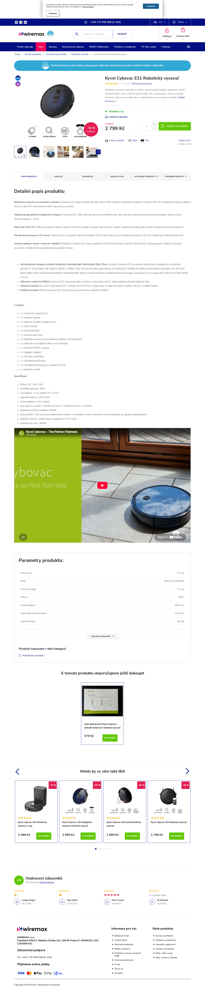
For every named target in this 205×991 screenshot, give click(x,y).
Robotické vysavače (33, 655)
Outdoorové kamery (165, 949)
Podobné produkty (174, 176)
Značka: (184, 140)
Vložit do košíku (177, 126)
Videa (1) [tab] (58, 176)
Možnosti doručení (118, 117)
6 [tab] (109, 849)
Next (188, 771)
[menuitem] (25, 47)
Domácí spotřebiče (164, 936)
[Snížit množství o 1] (154, 128)
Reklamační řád (121, 935)
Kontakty (118, 973)
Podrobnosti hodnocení (142, 84)
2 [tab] (98, 849)
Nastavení (53, 13)
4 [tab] (104, 849)
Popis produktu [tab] (29, 176)
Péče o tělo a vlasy (164, 953)
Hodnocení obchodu (123, 960)
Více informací (88, 7)
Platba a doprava (122, 948)
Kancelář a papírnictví (165, 944)
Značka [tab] (117, 176)
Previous (17, 771)
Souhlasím (151, 6)
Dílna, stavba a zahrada (166, 957)
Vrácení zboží (120, 940)
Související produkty (145, 176)
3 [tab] (101, 849)
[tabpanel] (102, 713)
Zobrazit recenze (46, 882)
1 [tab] (95, 849)
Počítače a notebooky (166, 940)
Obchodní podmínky (123, 944)
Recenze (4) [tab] (87, 176)
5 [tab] (106, 849)
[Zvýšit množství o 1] (154, 124)
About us (118, 968)
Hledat (122, 34)
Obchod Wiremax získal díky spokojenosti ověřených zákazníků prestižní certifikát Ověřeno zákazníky (107, 65)
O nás (117, 964)
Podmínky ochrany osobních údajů (127, 954)
